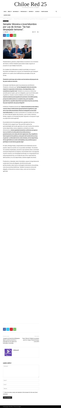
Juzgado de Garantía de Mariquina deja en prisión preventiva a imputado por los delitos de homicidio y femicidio (11, 341)
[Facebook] (4, 35)
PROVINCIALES (23, 11)
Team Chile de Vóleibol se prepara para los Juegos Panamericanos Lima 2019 (30, 340)
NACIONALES (15, 11)
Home (4, 18)
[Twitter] (7, 35)
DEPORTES (31, 11)
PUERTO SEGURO (44, 11)
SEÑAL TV (10, 11)
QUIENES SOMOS (7, 15)
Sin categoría (9, 18)
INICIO (5, 11)
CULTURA (37, 11)
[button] (56, 11)
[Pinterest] (11, 35)
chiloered (6, 32)
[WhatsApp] (14, 35)
